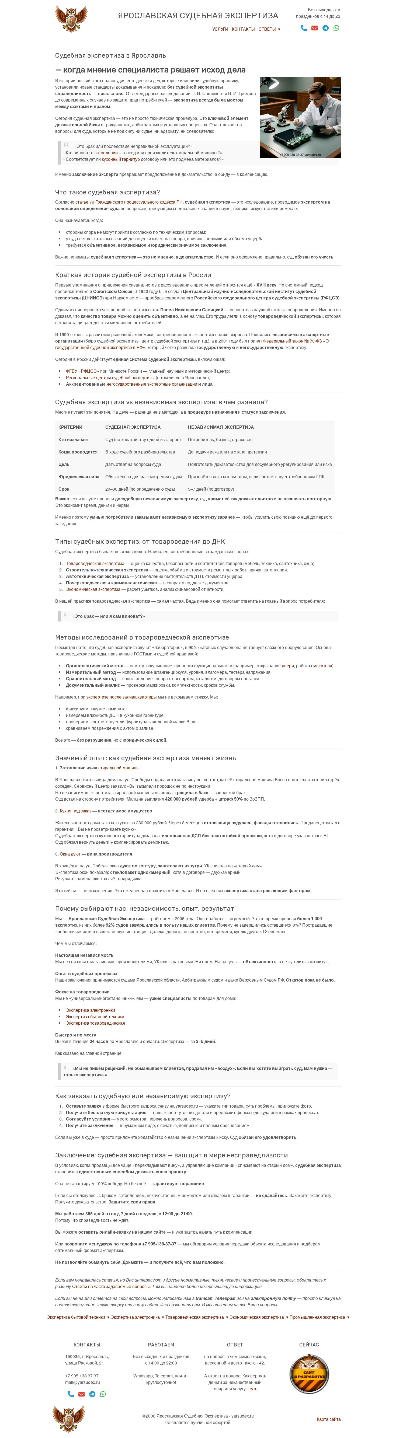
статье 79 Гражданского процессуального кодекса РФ (129, 202)
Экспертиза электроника (135, 1317)
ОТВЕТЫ (267, 29)
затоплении (106, 152)
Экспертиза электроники (90, 1010)
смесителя (321, 665)
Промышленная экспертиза (317, 1317)
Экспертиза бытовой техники (95, 1016)
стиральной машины (119, 768)
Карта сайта (329, 1419)
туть (253, 1388)
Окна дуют (70, 854)
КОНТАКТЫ (243, 29)
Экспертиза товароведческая (95, 1023)
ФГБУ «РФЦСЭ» (82, 371)
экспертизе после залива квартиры (121, 697)
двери (288, 665)
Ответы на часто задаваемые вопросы (111, 1286)
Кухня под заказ (75, 811)
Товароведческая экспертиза (95, 563)
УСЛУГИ (220, 29)
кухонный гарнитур (121, 159)
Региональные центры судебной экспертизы (110, 377)
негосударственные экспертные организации (152, 384)
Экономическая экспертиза (93, 589)
